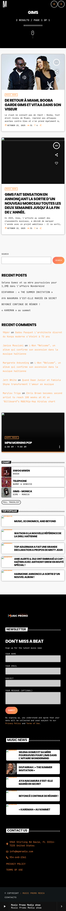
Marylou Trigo (12, 393)
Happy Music (12, 438)
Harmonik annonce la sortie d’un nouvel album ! (37, 575)
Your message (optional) (19, 690)
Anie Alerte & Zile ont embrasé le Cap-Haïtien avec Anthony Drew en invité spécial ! (39, 562)
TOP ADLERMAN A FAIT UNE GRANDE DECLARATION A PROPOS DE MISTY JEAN (38, 548)
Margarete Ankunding (16, 362)
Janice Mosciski (13, 345)
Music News (11, 95)
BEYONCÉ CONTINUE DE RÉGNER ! (21, 304)
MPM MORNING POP (18, 443)
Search (5, 254)
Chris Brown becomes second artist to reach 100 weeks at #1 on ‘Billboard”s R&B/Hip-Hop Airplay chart (32, 397)
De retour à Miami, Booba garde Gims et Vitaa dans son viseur (33, 105)
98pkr (6, 332)
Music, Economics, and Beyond (35, 521)
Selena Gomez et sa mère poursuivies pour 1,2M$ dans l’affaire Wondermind (38, 755)
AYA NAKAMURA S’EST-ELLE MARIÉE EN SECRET (29, 298)
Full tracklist (11, 502)
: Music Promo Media (32, 893)
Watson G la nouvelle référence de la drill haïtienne (37, 534)
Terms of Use (33, 723)
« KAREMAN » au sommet (16, 310)
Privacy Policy (13, 723)
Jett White (10, 380)
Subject (9, 678)
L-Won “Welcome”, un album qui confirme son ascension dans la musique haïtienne (30, 349)
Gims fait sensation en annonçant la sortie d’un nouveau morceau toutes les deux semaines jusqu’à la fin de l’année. (33, 203)
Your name (10, 654)
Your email (11, 666)
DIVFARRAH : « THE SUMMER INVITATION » (27, 292)
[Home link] (4, 4)
